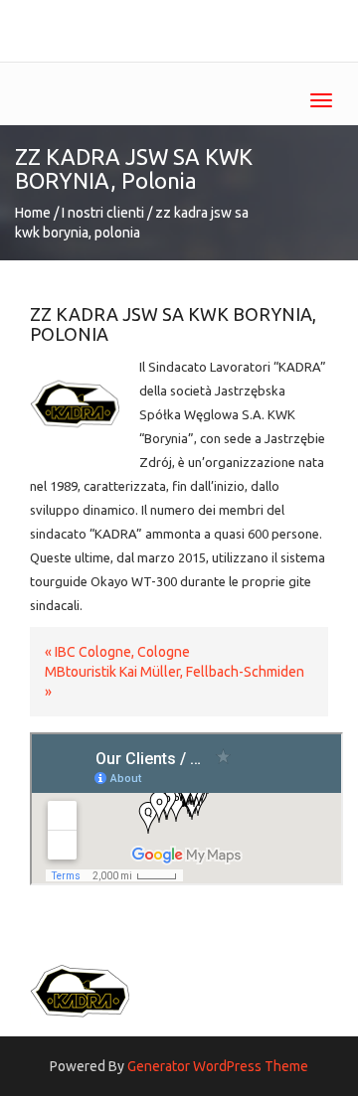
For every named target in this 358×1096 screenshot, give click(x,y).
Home (33, 213)
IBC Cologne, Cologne (122, 652)
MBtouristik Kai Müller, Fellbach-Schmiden (174, 672)
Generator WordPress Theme (217, 1066)
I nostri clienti (103, 213)
